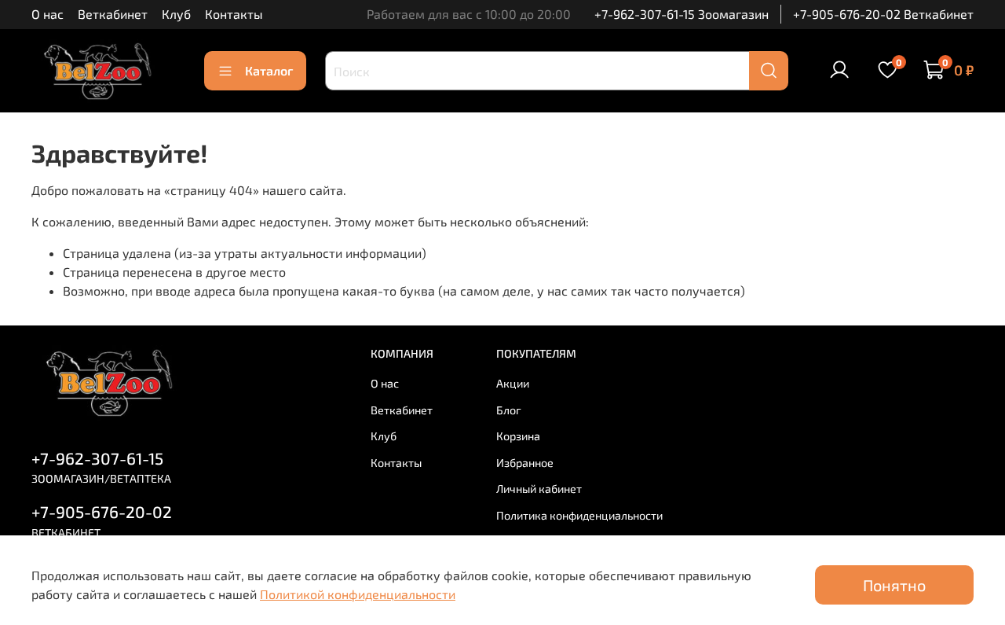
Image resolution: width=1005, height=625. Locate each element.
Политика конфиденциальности (579, 515)
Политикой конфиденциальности (357, 593)
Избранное (525, 462)
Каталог (269, 70)
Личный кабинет (539, 488)
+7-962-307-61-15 (97, 458)
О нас (47, 13)
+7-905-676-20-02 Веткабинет (883, 13)
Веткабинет (113, 13)
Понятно (894, 584)
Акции (512, 383)
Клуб (176, 13)
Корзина (518, 436)
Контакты (234, 13)
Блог (508, 410)
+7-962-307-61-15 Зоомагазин (681, 13)
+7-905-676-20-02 (101, 511)
